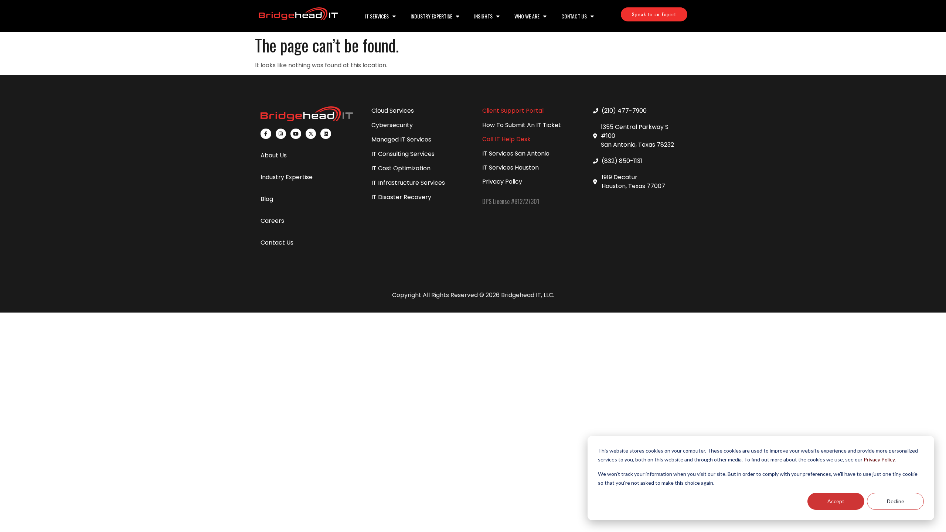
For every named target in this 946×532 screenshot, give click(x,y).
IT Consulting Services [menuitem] (403, 154)
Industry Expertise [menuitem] (431, 16)
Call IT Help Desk (506, 139)
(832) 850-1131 (622, 161)
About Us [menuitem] (274, 155)
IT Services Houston (510, 167)
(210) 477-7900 (624, 110)
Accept (835, 501)
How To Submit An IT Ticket (521, 125)
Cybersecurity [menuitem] (392, 125)
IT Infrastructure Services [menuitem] (408, 182)
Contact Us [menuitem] (574, 16)
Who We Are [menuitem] (527, 16)
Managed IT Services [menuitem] (401, 139)
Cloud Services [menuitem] (392, 110)
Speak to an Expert (654, 14)
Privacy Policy (879, 459)
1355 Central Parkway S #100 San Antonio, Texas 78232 (637, 136)
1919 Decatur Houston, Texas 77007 (633, 181)
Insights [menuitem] (483, 16)
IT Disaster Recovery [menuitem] (401, 197)
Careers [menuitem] (272, 220)
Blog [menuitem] (267, 199)
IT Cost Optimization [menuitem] (401, 168)
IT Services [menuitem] (377, 16)
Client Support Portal (513, 110)
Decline (895, 501)
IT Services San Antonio (515, 153)
